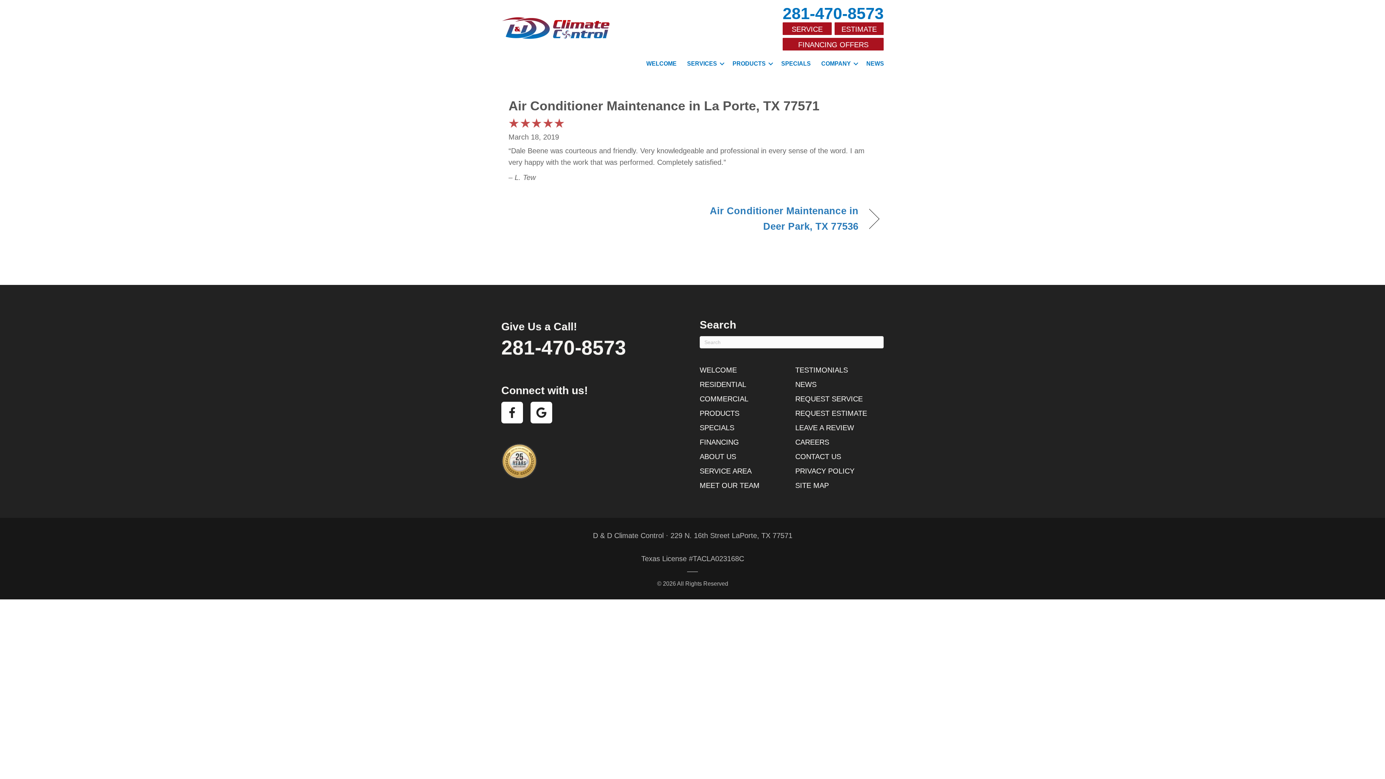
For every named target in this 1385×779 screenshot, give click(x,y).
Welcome (661, 64)
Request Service (829, 399)
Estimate (859, 29)
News (875, 64)
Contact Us (818, 457)
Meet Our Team (730, 485)
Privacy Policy (824, 471)
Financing (719, 442)
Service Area (726, 471)
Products (749, 64)
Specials (796, 64)
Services (702, 64)
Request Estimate (831, 413)
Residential (723, 384)
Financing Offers (833, 45)
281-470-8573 (833, 13)
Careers (812, 442)
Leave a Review (824, 428)
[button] (722, 64)
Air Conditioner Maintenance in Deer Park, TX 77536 (781, 219)
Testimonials (821, 370)
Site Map (812, 485)
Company (836, 64)
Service (807, 29)
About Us (718, 457)
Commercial (724, 399)
